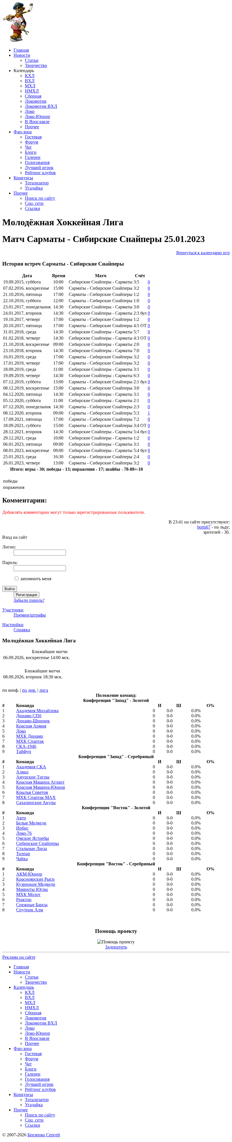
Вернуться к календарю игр (203, 252)
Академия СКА (31, 766)
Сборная (33, 96)
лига (43, 690)
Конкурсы (23, 177)
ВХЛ (30, 80)
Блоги (30, 152)
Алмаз (22, 771)
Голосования (37, 162)
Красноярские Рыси (35, 879)
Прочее (32, 126)
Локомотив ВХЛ (41, 106)
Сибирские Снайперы (37, 843)
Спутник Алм (29, 909)
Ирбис (22, 828)
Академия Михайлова (37, 710)
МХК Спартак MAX (36, 797)
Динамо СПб (28, 715)
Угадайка (34, 188)
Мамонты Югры (32, 889)
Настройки (12, 624)
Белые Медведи (31, 823)
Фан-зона (23, 131)
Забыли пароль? (29, 600)
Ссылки (32, 208)
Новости (22, 55)
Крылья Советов (32, 792)
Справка (22, 629)
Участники (12, 609)
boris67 (203, 527)
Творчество (36, 65)
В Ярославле (37, 121)
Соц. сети (34, 203)
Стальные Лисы (31, 848)
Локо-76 (24, 833)
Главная (21, 50)
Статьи (31, 60)
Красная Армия (31, 726)
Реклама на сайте (18, 957)
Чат (28, 147)
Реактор (23, 899)
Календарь (24, 987)
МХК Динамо (29, 736)
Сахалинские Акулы (36, 802)
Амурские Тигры (33, 777)
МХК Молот (28, 894)
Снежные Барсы (32, 904)
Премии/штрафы (30, 615)
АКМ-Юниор (29, 874)
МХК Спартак (30, 741)
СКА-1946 (26, 746)
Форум (31, 142)
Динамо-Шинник (33, 720)
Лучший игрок (39, 167)
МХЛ (30, 85)
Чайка (22, 858)
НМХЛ (32, 91)
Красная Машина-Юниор (40, 787)
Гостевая (33, 136)
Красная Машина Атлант (40, 782)
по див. (29, 690)
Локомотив (35, 101)
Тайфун (23, 751)
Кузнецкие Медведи (35, 884)
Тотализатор (37, 182)
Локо (30, 111)
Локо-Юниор (37, 116)
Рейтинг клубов (40, 172)
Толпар (23, 853)
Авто (21, 817)
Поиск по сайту (40, 198)
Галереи (32, 157)
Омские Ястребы (32, 838)
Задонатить (116, 947)
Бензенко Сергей (43, 1134)
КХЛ (30, 75)
